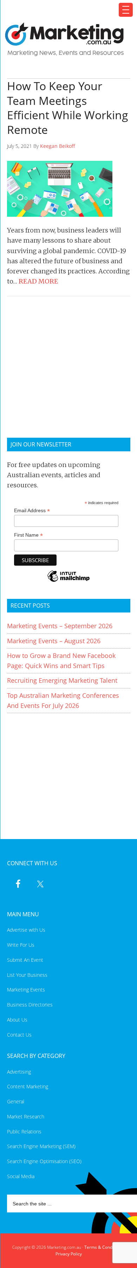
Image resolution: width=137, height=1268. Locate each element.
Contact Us (19, 1034)
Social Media (20, 1176)
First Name (28, 535)
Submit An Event (25, 960)
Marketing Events (26, 989)
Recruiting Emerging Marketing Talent (62, 680)
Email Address (32, 510)
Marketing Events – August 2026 (53, 641)
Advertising (19, 1071)
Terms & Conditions (103, 1247)
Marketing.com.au (64, 39)
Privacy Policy (69, 1254)
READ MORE (38, 281)
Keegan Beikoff (57, 146)
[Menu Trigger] (126, 10)
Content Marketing (27, 1086)
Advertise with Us (26, 929)
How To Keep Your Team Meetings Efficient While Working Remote (67, 107)
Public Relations (24, 1131)
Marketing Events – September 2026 (59, 626)
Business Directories (30, 1004)
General (15, 1101)
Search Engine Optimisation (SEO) (44, 1161)
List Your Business (27, 975)
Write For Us (20, 944)
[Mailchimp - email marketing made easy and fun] (68, 581)
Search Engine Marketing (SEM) (41, 1146)
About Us (17, 1019)
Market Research (25, 1116)
